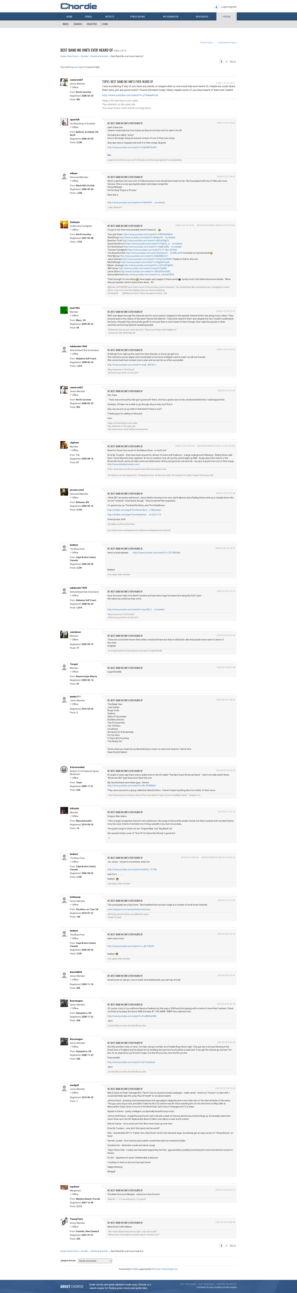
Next (233, 61)
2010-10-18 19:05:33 (226, 1004)
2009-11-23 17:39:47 (226, 176)
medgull (74, 1085)
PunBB (134, 1269)
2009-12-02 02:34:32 (225, 548)
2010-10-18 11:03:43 (226, 975)
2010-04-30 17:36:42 (225, 699)
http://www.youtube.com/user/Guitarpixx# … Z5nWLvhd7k (154, 253)
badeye (74, 545)
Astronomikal (77, 767)
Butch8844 (76, 972)
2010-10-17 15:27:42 (226, 900)
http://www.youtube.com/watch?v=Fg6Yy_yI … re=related (154, 243)
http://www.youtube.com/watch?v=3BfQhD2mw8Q (145, 271)
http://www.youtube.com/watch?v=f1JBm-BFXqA (152, 250)
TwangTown (76, 1219)
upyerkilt (75, 119)
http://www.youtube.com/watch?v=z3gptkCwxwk (145, 262)
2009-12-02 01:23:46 (225, 493)
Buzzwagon (76, 1000)
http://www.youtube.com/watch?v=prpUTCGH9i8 (143, 268)
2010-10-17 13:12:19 (226, 811)
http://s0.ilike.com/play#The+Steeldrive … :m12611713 (134, 514)
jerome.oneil (77, 490)
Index (66, 24)
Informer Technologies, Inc (165, 1269)
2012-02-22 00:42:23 (225, 1189)
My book (170, 16)
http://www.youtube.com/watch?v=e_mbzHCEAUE (149, 274)
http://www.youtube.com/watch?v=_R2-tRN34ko (157, 552)
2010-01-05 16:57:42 (226, 635)
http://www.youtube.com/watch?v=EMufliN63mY (144, 256)
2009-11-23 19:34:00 (184, 225)
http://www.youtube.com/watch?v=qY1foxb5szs (131, 1062)
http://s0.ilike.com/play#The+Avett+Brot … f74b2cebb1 (134, 510)
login (72, 67)
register (81, 67)
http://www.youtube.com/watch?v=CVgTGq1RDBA (147, 259)
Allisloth (74, 808)
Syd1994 (75, 308)
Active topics (206, 42)
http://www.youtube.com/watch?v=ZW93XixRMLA (148, 234)
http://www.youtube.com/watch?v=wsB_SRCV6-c (132, 365)
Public (137, 16)
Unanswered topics (227, 42)
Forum (226, 16)
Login (105, 24)
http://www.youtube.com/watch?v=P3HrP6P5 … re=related (136, 202)
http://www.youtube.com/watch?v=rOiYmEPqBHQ (148, 265)
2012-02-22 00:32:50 (225, 1088)
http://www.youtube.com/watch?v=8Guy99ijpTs (146, 240)
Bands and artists (99, 56)
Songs (88, 16)
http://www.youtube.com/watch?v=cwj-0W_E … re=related (136, 609)
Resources (202, 16)
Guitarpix (75, 222)
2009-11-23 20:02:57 (225, 311)
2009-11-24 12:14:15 (226, 390)
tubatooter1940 (78, 346)
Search (78, 24)
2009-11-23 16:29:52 (225, 83)
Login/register (229, 6)
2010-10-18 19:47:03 (226, 1042)
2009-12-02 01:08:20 (185, 445)
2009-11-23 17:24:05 (226, 122)
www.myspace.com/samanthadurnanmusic (129, 909)
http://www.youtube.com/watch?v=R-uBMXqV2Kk (132, 1016)
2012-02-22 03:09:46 (225, 1222)
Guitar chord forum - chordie (74, 56)
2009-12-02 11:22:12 (226, 591)
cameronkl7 (76, 79)
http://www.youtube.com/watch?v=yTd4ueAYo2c (130, 95)
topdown (74, 1186)
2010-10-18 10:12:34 (226, 934)
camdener (75, 632)
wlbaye (73, 173)
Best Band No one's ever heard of (86, 50)
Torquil (74, 664)
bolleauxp (75, 897)
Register (92, 24)
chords (233, 1287)
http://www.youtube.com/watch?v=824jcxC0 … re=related (147, 237)
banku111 (75, 696)
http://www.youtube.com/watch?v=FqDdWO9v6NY (132, 147)
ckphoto (74, 442)
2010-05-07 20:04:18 (225, 770)
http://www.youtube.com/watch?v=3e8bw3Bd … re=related (152, 246)
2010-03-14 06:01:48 (226, 667)
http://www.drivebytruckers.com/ (124, 464)
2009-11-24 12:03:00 (225, 349)
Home (69, 16)
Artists (109, 16)
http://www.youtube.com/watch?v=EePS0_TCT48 (132, 869)
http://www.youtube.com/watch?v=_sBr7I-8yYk (131, 946)
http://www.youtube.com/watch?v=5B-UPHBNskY (132, 785)
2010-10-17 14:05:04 (190, 857)
